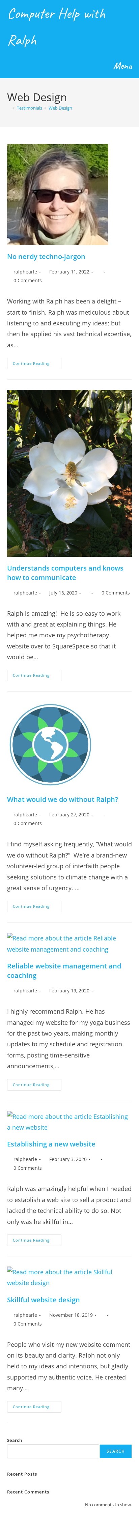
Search (14, 1440)
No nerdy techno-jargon (46, 256)
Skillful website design (43, 1299)
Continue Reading (37, 364)
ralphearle (25, 271)
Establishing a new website (51, 1144)
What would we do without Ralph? (62, 799)
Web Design (60, 108)
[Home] (8, 108)
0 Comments (27, 280)
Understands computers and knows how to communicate (65, 572)
